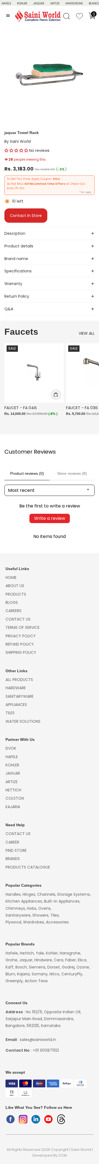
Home (11, 577)
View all (87, 333)
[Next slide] (88, 386)
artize (12, 782)
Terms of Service (23, 627)
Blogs (12, 602)
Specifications (18, 271)
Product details (18, 246)
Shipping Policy (21, 652)
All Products (19, 679)
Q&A (8, 309)
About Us (15, 585)
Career (12, 842)
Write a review (49, 518)
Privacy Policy (21, 636)
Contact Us (18, 619)
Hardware (16, 688)
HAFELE (6, 3)
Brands (13, 858)
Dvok (11, 748)
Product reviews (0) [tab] (27, 473)
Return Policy (16, 296)
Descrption (14, 233)
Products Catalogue (28, 867)
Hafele (12, 757)
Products (16, 594)
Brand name (16, 258)
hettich (13, 790)
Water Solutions (23, 721)
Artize (54, 3)
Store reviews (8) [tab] (72, 473)
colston (15, 798)
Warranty (13, 283)
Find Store (16, 850)
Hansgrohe (74, 3)
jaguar (13, 773)
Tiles (10, 713)
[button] (16, 150)
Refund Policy (20, 644)
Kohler (22, 3)
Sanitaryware (20, 696)
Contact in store (26, 215)
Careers (13, 610)
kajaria (13, 807)
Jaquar (38, 3)
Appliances (16, 704)
